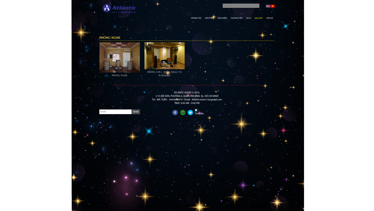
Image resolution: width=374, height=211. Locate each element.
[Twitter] (190, 113)
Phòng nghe (119, 75)
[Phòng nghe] (119, 57)
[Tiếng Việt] (273, 6)
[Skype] (183, 113)
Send (135, 111)
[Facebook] (175, 113)
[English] (268, 6)
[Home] (119, 9)
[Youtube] (198, 112)
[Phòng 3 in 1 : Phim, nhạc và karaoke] (164, 56)
